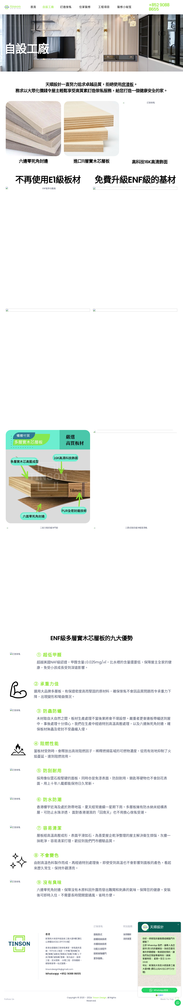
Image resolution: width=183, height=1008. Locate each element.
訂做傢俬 (98, 926)
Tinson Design (99, 997)
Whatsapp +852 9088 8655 (63, 973)
